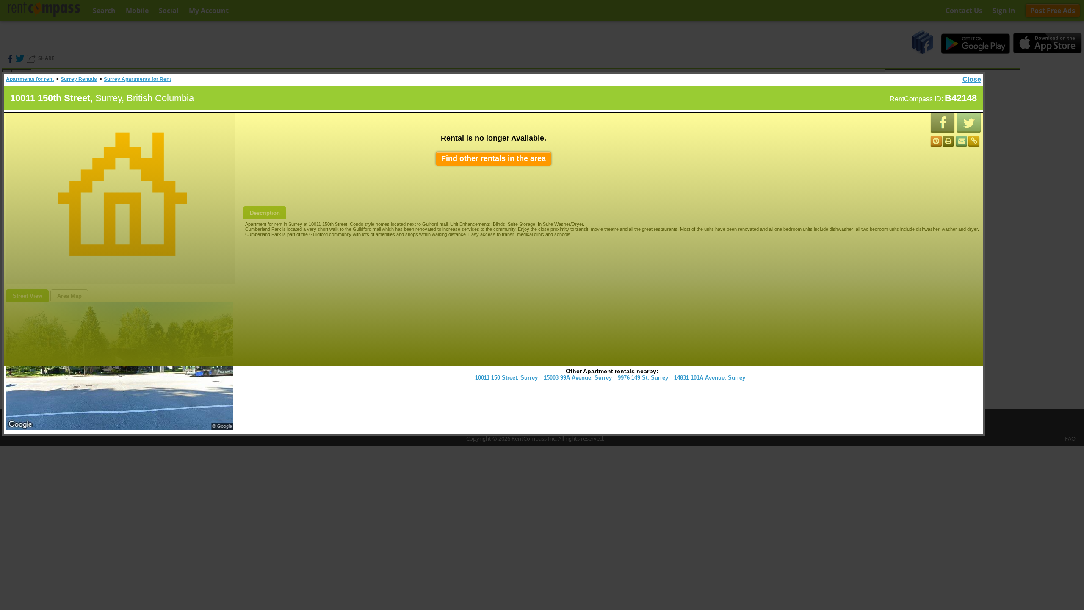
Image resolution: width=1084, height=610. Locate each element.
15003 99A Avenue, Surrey (578, 377)
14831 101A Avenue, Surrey (709, 377)
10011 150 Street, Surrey (506, 377)
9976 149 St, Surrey (643, 377)
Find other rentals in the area (493, 158)
